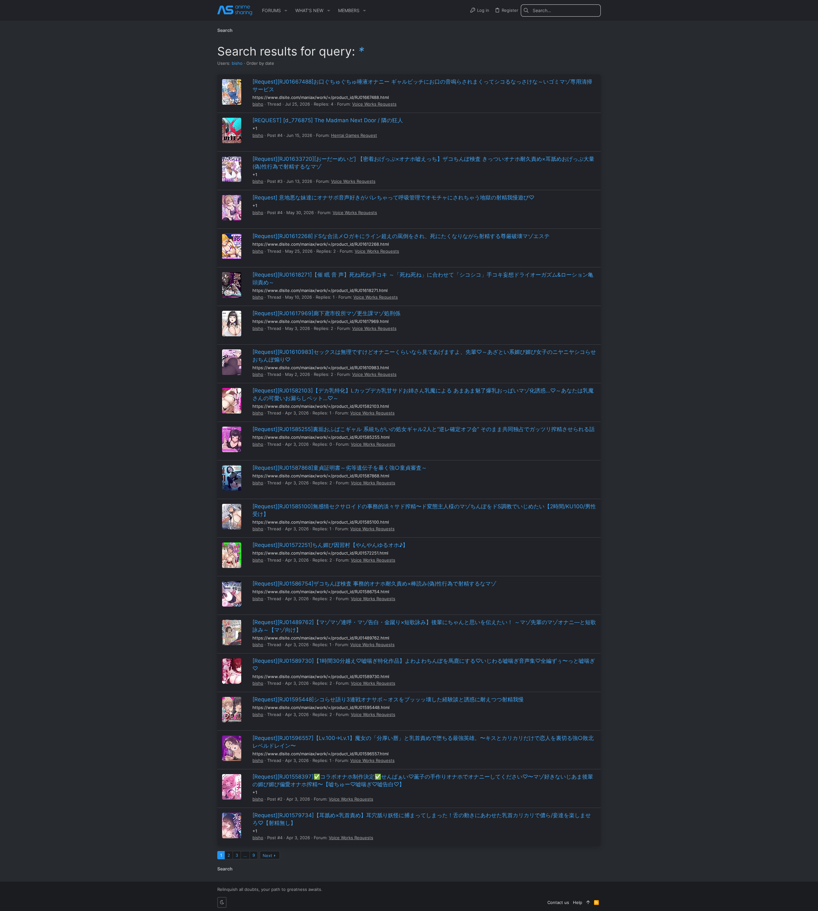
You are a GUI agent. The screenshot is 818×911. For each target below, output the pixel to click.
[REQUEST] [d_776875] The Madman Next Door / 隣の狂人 (327, 120)
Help (577, 902)
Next (267, 855)
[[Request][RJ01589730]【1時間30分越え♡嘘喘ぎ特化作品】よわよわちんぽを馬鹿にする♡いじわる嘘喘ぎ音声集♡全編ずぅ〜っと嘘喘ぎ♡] (231, 671)
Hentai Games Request (354, 135)
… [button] (245, 855)
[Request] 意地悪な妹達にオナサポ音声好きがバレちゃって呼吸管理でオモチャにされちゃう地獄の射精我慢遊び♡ (393, 197)
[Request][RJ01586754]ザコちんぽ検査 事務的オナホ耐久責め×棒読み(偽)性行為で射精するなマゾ (374, 583)
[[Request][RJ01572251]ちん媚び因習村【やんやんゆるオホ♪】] (231, 555)
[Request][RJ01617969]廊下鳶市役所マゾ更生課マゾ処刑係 (326, 313)
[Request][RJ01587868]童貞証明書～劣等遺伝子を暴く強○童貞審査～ (339, 468)
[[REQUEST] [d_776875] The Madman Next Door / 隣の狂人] (231, 130)
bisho (237, 63)
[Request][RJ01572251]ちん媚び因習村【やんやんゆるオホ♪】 (330, 545)
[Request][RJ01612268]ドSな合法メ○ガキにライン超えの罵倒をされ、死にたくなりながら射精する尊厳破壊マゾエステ (401, 236)
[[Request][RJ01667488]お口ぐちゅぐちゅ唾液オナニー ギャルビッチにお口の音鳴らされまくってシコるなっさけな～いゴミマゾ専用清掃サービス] (231, 92)
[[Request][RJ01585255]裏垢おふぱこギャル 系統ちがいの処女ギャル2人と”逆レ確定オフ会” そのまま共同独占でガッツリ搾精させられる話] (231, 439)
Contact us (558, 902)
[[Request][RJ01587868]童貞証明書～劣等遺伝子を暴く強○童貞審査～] (231, 478)
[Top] (588, 902)
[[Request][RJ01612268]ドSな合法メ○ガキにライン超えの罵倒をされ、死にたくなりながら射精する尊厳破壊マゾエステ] (231, 246)
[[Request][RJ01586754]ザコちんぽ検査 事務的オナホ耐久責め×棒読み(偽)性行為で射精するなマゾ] (231, 594)
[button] (286, 10)
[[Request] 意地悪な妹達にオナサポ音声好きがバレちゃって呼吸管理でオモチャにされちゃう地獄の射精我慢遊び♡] (231, 207)
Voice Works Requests (374, 104)
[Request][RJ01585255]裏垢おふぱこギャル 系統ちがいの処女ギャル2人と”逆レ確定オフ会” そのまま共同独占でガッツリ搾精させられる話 (423, 429)
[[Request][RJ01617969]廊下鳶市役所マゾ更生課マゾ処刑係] (231, 323)
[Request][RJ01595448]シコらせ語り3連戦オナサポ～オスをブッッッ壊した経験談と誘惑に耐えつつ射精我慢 (388, 699)
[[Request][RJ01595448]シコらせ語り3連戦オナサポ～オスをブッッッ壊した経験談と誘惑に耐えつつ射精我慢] (231, 709)
